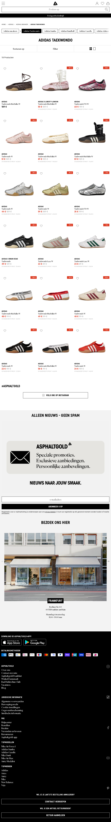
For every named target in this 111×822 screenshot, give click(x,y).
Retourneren (7, 734)
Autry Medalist (8, 761)
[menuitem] (18, 48)
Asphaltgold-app (9, 737)
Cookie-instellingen (10, 707)
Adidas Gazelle (8, 752)
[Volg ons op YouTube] (108, 758)
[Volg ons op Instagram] (108, 666)
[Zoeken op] (106, 9)
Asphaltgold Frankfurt (11, 675)
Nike (3, 779)
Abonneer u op (55, 506)
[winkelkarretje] (108, 3)
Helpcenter (6, 722)
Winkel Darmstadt (9, 678)
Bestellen (5, 725)
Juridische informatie (11, 713)
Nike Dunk (6, 755)
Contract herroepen (55, 801)
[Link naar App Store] (11, 642)
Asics (3, 773)
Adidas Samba (8, 749)
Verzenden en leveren (11, 731)
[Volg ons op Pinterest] (108, 788)
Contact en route (9, 672)
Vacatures (5, 684)
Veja (3, 785)
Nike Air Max (7, 758)
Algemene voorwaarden (12, 701)
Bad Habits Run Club (10, 681)
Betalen (4, 728)
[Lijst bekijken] (94, 48)
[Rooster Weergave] (91, 48)
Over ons (5, 669)
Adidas (4, 770)
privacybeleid (50, 512)
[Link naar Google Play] (34, 642)
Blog (3, 687)
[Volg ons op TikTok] (108, 697)
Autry (3, 776)
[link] (55, 3)
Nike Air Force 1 (8, 746)
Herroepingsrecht (9, 704)
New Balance (7, 782)
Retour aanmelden (55, 815)
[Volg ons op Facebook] (108, 727)
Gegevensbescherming (12, 710)
